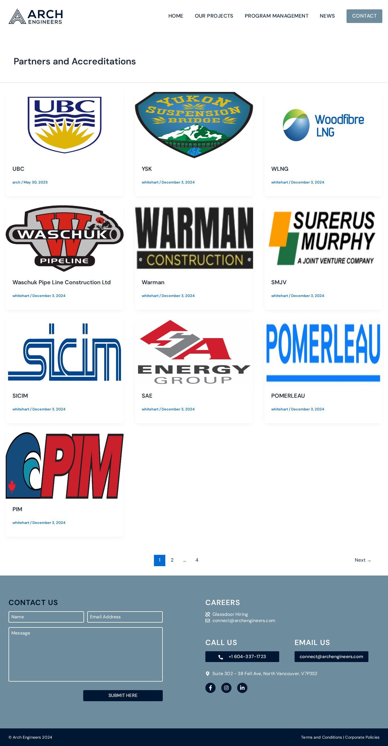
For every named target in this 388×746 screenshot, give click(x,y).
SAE (147, 395)
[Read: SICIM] (65, 352)
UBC (18, 168)
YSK (147, 168)
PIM (17, 509)
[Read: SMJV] (323, 238)
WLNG (279, 168)
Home (175, 15)
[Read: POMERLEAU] (323, 352)
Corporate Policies (362, 737)
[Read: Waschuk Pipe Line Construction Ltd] (65, 238)
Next (363, 560)
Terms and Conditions (321, 737)
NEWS (327, 15)
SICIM (20, 395)
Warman (153, 282)
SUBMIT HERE (123, 695)
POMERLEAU (288, 395)
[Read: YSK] (194, 125)
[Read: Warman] (194, 238)
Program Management (276, 15)
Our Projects (214, 15)
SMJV (279, 282)
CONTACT (364, 15)
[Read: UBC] (65, 125)
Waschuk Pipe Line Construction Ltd (61, 282)
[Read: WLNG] (323, 125)
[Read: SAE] (194, 352)
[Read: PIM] (65, 465)
